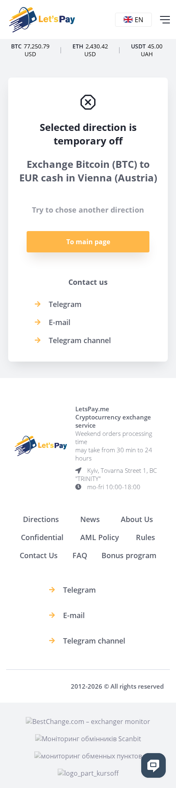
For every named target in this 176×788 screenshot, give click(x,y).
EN (139, 19)
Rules (145, 537)
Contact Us (39, 555)
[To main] (42, 19)
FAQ (79, 555)
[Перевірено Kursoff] (88, 773)
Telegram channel (80, 340)
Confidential (42, 537)
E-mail (59, 322)
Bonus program (129, 555)
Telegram (65, 304)
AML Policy (99, 537)
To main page (88, 241)
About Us (137, 519)
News (90, 519)
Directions (41, 519)
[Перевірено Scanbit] (88, 738)
